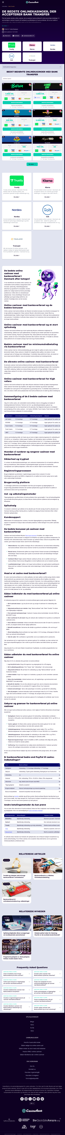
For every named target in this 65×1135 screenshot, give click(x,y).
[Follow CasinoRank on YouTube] (34, 1099)
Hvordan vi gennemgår (32, 1072)
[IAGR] (33, 1126)
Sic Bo (32, 1028)
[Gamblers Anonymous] (24, 1126)
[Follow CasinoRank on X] (30, 1099)
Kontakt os (32, 1069)
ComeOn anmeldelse (47, 105)
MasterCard (8, 832)
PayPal (17, 796)
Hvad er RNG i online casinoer (32, 1051)
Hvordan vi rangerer (32, 1075)
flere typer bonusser (31, 535)
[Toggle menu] (3, 2)
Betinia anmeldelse (16, 105)
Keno (32, 1025)
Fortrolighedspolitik (32, 1078)
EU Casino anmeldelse (17, 132)
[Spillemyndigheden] (9, 1120)
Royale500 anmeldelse (47, 157)
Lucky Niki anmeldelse (47, 132)
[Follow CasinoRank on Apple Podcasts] (42, 1099)
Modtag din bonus (17, 102)
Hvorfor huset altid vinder (32, 1042)
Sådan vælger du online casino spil (32, 1045)
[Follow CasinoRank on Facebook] (22, 1099)
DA (31, 1103)
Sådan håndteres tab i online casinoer (32, 1055)
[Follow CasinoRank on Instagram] (26, 1099)
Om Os (32, 1066)
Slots (32, 1031)
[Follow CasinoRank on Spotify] (38, 1099)
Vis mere (31, 164)
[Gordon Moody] (23, 1120)
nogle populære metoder (35, 810)
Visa (6, 828)
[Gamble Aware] (47, 1120)
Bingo (32, 1022)
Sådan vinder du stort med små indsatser (32, 1048)
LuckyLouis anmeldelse (16, 157)
